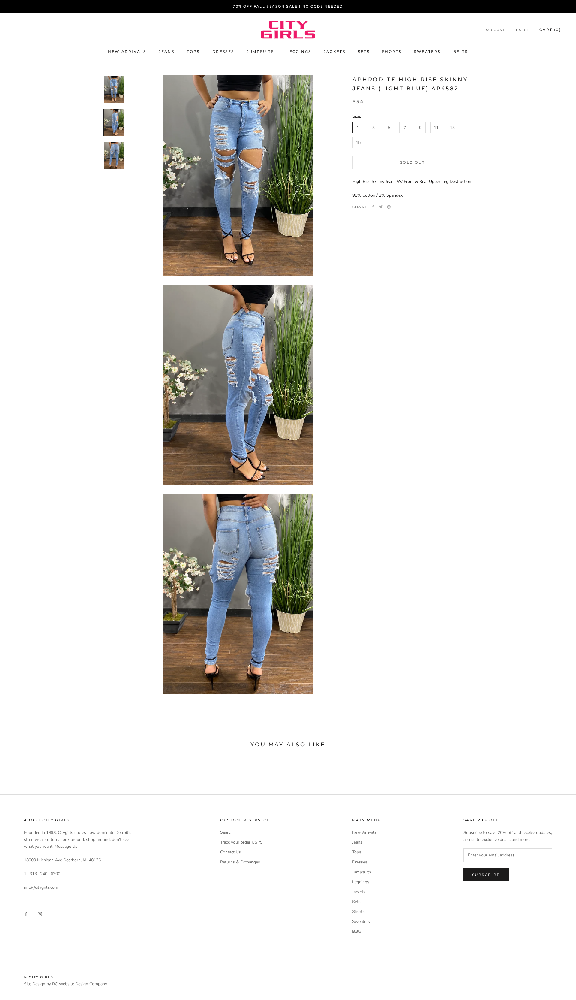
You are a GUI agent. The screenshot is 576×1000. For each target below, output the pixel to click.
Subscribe (486, 874)
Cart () (550, 29)
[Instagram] (40, 914)
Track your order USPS (241, 842)
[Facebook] (373, 207)
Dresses (223, 51)
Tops (193, 51)
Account (495, 30)
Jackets (335, 51)
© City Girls (38, 977)
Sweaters (427, 51)
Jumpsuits (260, 51)
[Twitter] (381, 207)
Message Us (66, 846)
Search (522, 30)
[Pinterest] (389, 207)
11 (436, 128)
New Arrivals (127, 51)
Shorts (391, 51)
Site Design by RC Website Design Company (65, 984)
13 (452, 128)
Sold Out (412, 162)
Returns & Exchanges (240, 862)
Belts (460, 51)
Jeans (166, 51)
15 (358, 142)
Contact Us (230, 852)
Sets (364, 51)
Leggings (298, 51)
